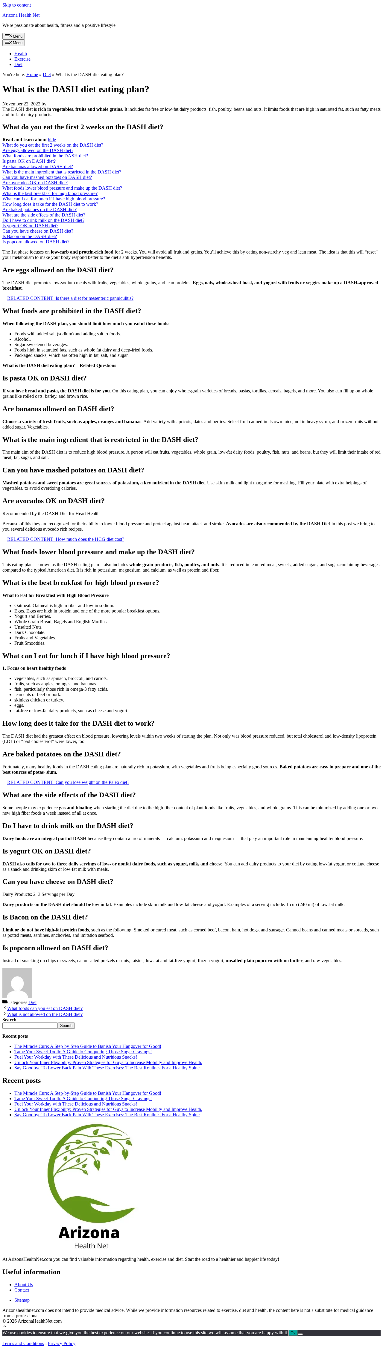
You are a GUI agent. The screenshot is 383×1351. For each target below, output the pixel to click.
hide (52, 139)
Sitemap (22, 1300)
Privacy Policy (61, 1343)
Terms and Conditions (23, 1343)
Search (66, 1025)
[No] (300, 1334)
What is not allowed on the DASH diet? (45, 1014)
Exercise (22, 59)
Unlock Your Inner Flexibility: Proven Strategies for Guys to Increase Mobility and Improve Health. (108, 1062)
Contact (21, 1289)
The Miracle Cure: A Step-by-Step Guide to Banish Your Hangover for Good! (87, 1046)
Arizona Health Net (20, 15)
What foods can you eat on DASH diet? (45, 1008)
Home (32, 74)
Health (20, 53)
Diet (18, 64)
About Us (23, 1284)
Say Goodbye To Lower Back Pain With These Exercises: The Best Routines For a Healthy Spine (107, 1067)
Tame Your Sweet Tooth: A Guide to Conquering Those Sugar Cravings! (83, 1051)
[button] (4, 1326)
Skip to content (16, 4)
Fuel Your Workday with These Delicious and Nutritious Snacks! (75, 1057)
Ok (293, 1333)
